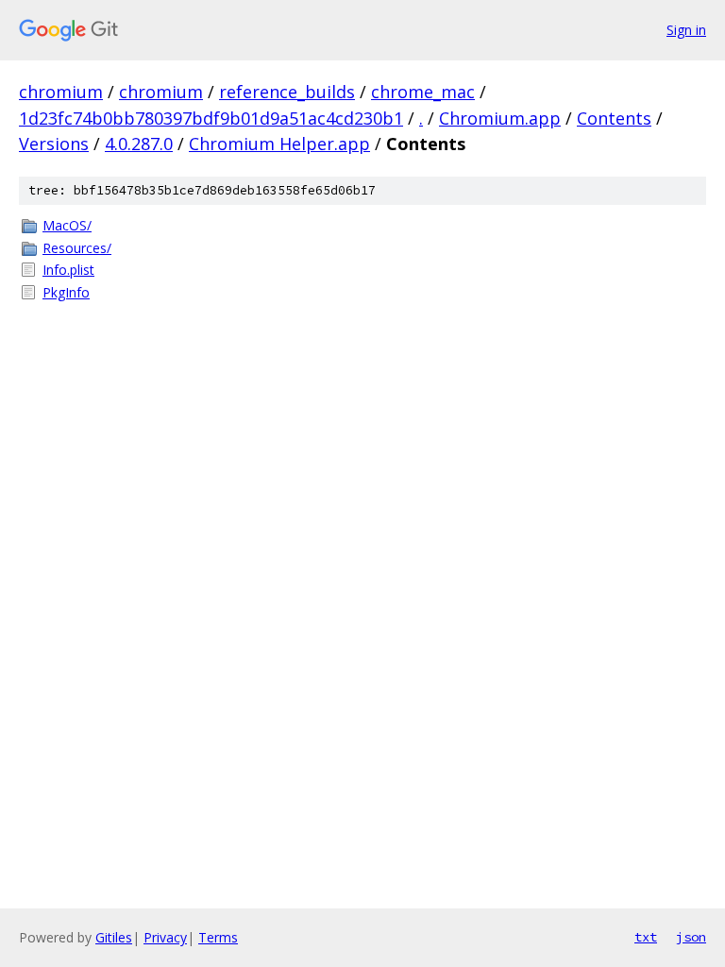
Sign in (686, 30)
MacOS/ (67, 225)
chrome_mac (423, 91)
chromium (61, 91)
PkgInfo (66, 292)
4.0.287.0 (139, 143)
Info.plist (68, 270)
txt (645, 936)
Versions (54, 143)
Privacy (165, 937)
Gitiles (113, 937)
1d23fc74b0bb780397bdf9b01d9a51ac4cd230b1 (211, 118)
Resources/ (76, 248)
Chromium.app (500, 118)
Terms (218, 937)
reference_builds (287, 91)
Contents (614, 118)
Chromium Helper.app (279, 143)
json (691, 936)
